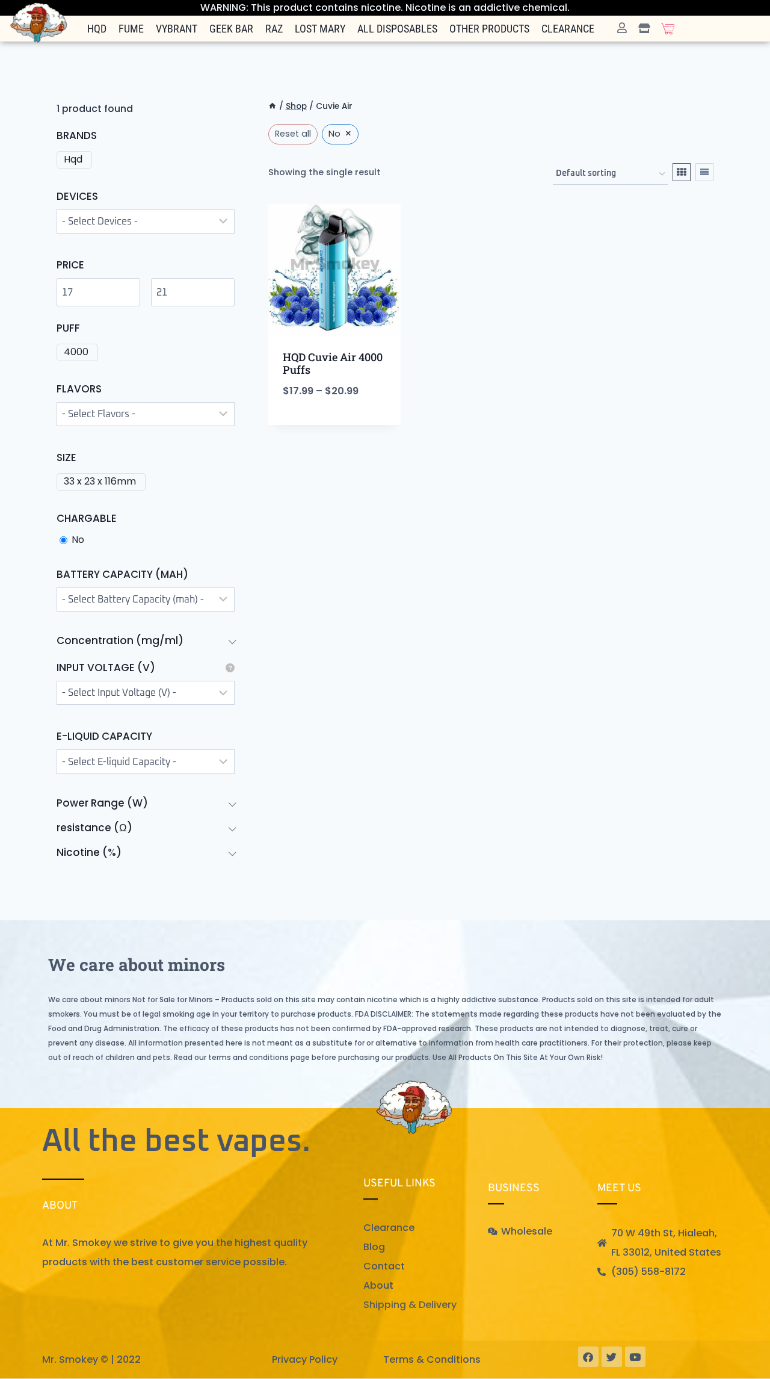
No (78, 540)
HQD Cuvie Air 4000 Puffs (333, 363)
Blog (374, 1247)
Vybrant (176, 28)
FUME (131, 28)
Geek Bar (231, 28)
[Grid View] (682, 172)
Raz (274, 28)
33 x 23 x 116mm (100, 482)
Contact (384, 1266)
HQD (96, 28)
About (378, 1285)
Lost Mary (320, 28)
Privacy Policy (304, 1359)
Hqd (73, 159)
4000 (76, 352)
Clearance (567, 28)
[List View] (704, 172)
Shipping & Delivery (410, 1305)
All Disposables (397, 28)
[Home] (272, 106)
